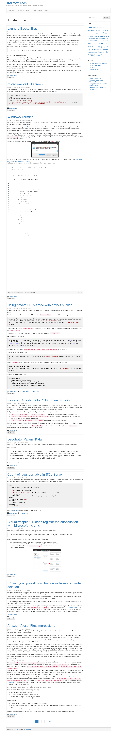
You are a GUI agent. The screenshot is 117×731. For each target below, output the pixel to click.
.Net (21, 391)
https (89, 40)
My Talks (11, 10)
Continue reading (13, 614)
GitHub (33, 292)
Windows (92, 54)
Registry (99, 47)
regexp (95, 47)
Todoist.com (10, 682)
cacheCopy (20, 10)
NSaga (28, 10)
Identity (93, 40)
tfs (88, 52)
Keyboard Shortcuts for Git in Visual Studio (38, 400)
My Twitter (92, 67)
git (105, 38)
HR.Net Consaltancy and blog (98, 63)
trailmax (28, 32)
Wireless (98, 55)
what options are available (22, 161)
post (28, 89)
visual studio (103, 52)
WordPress (16, 729)
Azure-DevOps (27, 391)
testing (105, 49)
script (103, 47)
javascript (102, 41)
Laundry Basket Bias (22, 28)
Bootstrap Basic (28, 729)
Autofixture (101, 27)
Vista (95, 52)
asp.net (95, 27)
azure (97, 30)
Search (106, 17)
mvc (101, 43)
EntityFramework (99, 38)
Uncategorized (13, 75)
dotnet (34, 391)
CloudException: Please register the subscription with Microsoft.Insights (42, 523)
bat (88, 34)
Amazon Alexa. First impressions (31, 625)
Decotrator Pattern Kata (24, 439)
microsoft (93, 43)
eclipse (92, 38)
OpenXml (106, 43)
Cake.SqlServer (37, 10)
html (107, 38)
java (98, 40)
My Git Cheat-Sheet (95, 65)
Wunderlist (72, 677)
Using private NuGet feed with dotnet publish (39, 304)
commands (90, 36)
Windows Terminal (20, 116)
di (108, 36)
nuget (38, 391)
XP (101, 55)
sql (20, 513)
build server (91, 34)
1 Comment (11, 77)
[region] (45, 228)
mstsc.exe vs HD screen (25, 84)
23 (50, 722)
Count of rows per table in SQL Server (35, 474)
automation (91, 30)
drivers (89, 38)
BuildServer (98, 34)
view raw (79, 292)
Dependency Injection (101, 36)
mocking (97, 43)
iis (96, 41)
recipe (90, 46)
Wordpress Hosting (95, 69)
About (46, 10)
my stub (14, 463)
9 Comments (11, 432)
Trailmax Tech (16, 2)
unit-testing (91, 52)
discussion (16, 510)
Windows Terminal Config (15, 292)
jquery (107, 41)
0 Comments (11, 110)
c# (102, 33)
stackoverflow (99, 49)
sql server (25, 513)
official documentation (71, 607)
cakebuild (106, 34)
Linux (89, 43)
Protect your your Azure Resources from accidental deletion (44, 585)
